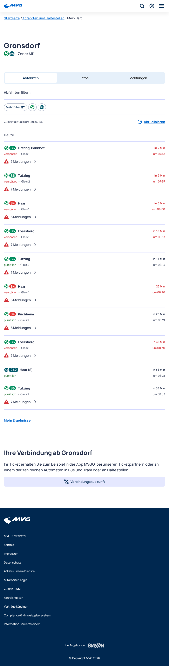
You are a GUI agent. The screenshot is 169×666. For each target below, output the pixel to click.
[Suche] (142, 5)
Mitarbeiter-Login (15, 580)
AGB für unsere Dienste (19, 571)
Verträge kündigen (16, 606)
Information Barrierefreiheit (22, 624)
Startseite (12, 18)
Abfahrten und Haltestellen (43, 18)
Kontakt (9, 545)
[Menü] (161, 5)
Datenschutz (12, 562)
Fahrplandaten (13, 598)
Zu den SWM (12, 589)
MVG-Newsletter (15, 536)
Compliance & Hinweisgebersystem (27, 615)
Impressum (11, 554)
